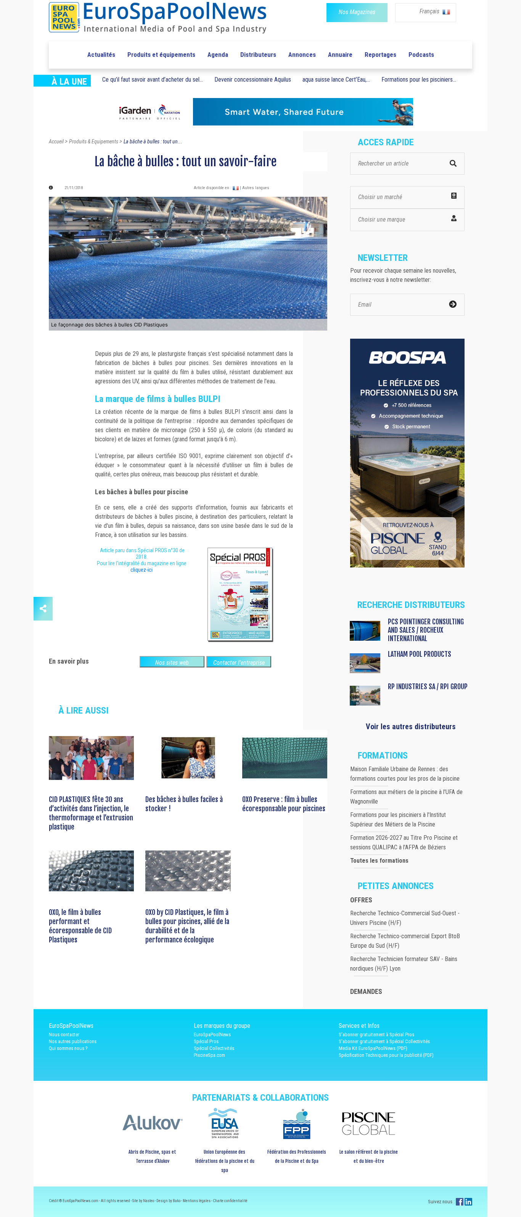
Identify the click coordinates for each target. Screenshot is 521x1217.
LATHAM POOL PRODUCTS (419, 654)
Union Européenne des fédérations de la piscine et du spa (224, 1161)
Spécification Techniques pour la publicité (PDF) (386, 1055)
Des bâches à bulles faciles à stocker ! (184, 804)
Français (430, 11)
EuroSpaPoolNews (212, 1034)
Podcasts (421, 54)
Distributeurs (258, 54)
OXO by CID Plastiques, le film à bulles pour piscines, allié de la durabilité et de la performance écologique (187, 926)
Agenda (217, 54)
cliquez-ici (141, 570)
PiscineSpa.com (209, 1055)
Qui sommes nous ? (68, 1048)
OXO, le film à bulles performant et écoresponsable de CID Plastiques (80, 926)
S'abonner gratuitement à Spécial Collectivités (384, 1041)
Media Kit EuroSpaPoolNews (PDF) (373, 1048)
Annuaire (340, 54)
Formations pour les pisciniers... (418, 79)
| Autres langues (254, 187)
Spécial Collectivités (214, 1048)
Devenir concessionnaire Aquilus (252, 79)
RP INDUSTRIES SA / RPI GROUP (428, 686)
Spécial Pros (206, 1041)
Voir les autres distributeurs (411, 726)
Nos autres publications (72, 1041)
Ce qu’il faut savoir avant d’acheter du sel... (152, 79)
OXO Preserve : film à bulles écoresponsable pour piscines (283, 804)
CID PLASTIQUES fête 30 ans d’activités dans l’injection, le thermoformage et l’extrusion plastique (91, 813)
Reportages (380, 54)
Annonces (302, 54)
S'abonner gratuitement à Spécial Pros (376, 1034)
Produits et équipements (161, 54)
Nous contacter (64, 1034)
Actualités (101, 54)
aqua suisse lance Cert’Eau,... (336, 79)
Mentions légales (197, 1201)
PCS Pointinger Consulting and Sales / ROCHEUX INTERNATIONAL (426, 630)
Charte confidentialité (230, 1201)
